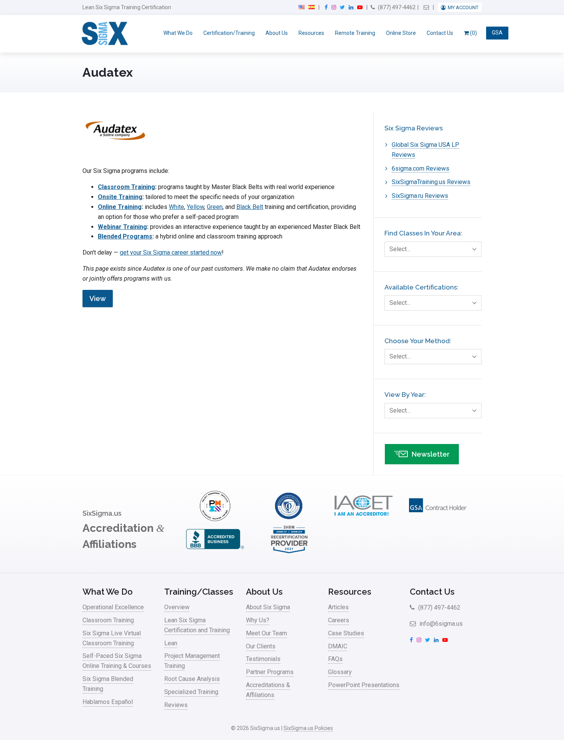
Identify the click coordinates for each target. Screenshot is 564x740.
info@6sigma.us (440, 623)
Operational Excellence (113, 607)
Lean (170, 643)
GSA (497, 33)
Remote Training (355, 33)
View (97, 298)
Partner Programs (270, 672)
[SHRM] (289, 552)
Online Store (401, 33)
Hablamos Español (107, 701)
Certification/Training (229, 33)
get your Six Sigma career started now (171, 252)
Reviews (176, 705)
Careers (338, 620)
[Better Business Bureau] (215, 552)
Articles (338, 607)
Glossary (340, 672)
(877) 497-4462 (396, 7)
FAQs (335, 659)
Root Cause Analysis (192, 678)
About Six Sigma (268, 607)
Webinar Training (122, 226)
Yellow (195, 206)
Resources (311, 33)
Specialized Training (191, 692)
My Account (463, 7)
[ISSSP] (289, 519)
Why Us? (257, 620)
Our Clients (260, 646)
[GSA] (437, 519)
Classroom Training (126, 187)
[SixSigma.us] (103, 34)
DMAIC (337, 646)
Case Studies (346, 633)
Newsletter (431, 454)
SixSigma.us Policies (308, 728)
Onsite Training (120, 197)
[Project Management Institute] (215, 519)
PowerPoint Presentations (363, 685)
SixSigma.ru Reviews (420, 195)
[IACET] (363, 519)
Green (215, 206)
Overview (177, 607)
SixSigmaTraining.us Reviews (431, 182)
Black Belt (249, 206)
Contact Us (440, 33)
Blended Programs (125, 236)
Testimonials (263, 659)
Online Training (120, 206)
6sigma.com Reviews (420, 168)
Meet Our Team (266, 633)
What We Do (178, 33)
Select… (400, 249)
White (176, 206)
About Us (277, 33)
